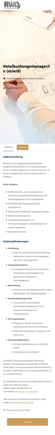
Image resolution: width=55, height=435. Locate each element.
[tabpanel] (27, 290)
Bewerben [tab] (22, 147)
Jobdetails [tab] (8, 147)
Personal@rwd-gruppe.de (22, 402)
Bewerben (27, 422)
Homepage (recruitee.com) (26, 391)
